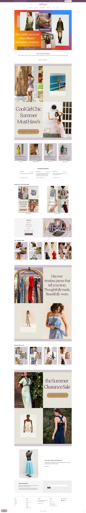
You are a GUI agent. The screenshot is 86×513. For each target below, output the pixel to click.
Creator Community (28, 507)
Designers (15, 503)
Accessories (15, 502)
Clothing (15, 501)
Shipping (27, 503)
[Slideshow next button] (67, 173)
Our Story (27, 500)
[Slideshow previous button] (18, 173)
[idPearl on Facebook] (61, 500)
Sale (14, 504)
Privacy (27, 505)
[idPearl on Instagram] (65, 500)
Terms (27, 508)
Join (49, 487)
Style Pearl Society (28, 502)
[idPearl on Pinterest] (63, 500)
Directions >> (29, 234)
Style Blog (27, 506)
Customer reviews (40, 503)
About (15, 505)
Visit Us (27, 501)
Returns (27, 504)
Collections (15, 500)
